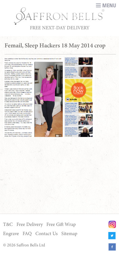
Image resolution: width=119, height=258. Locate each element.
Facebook (112, 247)
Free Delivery (29, 224)
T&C (8, 224)
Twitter (112, 236)
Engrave (11, 233)
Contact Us (46, 233)
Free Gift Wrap (61, 224)
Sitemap (69, 233)
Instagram (112, 224)
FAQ (27, 233)
